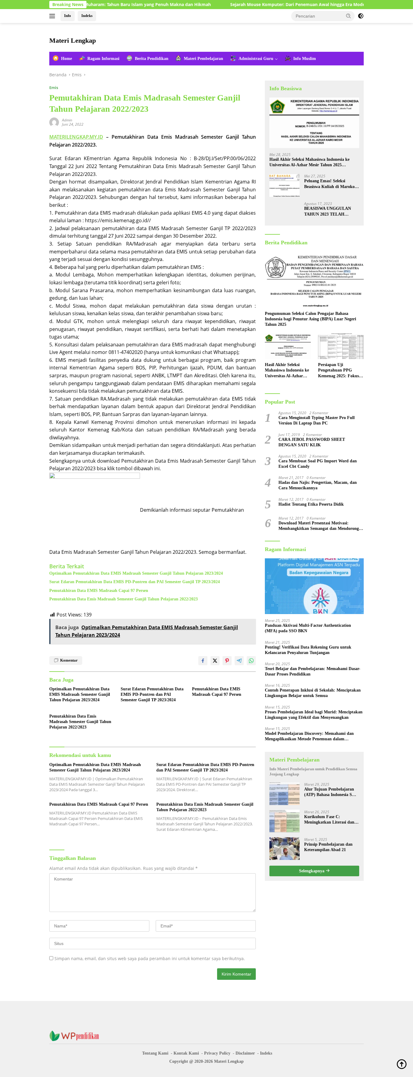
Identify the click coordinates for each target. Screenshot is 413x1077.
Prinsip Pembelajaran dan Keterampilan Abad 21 (328, 847)
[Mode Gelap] (361, 16)
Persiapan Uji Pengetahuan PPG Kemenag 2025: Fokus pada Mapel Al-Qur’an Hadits (339, 370)
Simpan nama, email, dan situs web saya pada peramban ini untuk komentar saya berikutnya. (149, 958)
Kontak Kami (186, 1053)
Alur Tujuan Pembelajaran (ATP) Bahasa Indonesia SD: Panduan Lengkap (330, 792)
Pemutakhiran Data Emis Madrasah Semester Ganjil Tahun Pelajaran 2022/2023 (123, 599)
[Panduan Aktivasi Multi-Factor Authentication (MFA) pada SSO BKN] (314, 586)
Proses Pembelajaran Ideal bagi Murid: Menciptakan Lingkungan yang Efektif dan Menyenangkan (314, 715)
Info (67, 15)
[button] (349, 16)
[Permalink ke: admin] (54, 122)
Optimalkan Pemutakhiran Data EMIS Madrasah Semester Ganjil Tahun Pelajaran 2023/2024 (136, 573)
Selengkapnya (312, 870)
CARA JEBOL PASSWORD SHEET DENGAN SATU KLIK (311, 442)
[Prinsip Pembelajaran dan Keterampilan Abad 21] (284, 848)
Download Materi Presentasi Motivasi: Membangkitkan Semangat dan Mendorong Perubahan (318, 526)
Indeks (87, 15)
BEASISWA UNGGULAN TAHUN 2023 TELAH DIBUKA (327, 211)
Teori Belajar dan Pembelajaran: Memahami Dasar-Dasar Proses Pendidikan (312, 671)
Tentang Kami (155, 1053)
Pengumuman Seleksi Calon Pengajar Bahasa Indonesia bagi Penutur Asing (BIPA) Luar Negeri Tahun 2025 (310, 319)
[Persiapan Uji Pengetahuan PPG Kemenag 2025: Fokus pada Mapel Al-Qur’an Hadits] (341, 346)
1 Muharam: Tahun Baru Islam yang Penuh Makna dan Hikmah (120, 4)
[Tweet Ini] (215, 660)
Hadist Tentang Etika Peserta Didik (311, 504)
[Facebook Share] (202, 660)
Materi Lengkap (72, 40)
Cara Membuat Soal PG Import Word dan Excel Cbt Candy (317, 464)
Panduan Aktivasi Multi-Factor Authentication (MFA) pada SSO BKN (308, 628)
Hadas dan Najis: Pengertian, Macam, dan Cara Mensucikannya (317, 485)
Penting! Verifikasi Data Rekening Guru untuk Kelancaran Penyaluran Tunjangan (308, 650)
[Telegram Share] (239, 660)
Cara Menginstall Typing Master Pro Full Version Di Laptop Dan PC (316, 420)
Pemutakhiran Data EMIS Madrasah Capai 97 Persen (98, 590)
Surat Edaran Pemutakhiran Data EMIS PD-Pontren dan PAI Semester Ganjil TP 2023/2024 (134, 582)
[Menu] (53, 16)
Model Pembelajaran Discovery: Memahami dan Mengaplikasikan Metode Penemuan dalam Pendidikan (309, 736)
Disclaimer (245, 1053)
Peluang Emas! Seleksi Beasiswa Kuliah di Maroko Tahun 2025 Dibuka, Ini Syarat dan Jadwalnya (329, 184)
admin (67, 120)
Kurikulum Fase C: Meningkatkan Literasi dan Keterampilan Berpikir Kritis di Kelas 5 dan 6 (331, 819)
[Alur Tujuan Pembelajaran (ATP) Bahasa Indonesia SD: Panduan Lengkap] (284, 793)
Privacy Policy (217, 1053)
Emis (53, 87)
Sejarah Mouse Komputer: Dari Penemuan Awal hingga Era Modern (274, 4)
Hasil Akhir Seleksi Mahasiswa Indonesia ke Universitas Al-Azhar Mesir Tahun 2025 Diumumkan (309, 162)
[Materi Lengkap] (76, 1035)
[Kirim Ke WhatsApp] (251, 660)
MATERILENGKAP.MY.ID (76, 137)
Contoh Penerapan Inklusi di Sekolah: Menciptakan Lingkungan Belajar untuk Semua (313, 693)
